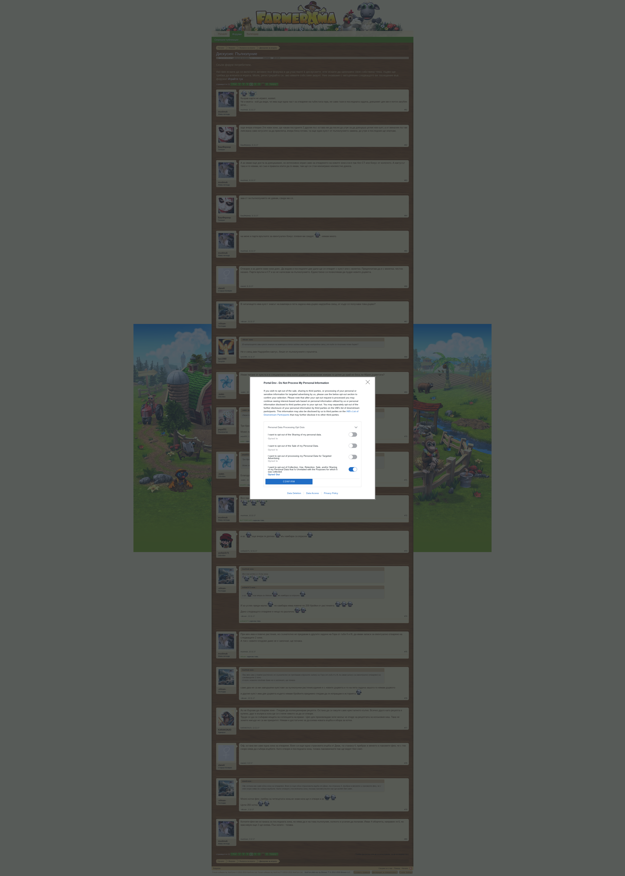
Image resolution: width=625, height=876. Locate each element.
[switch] (353, 434)
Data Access (312, 493)
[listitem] (312, 427)
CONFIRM (289, 481)
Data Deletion (294, 493)
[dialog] (312, 438)
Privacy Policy (331, 493)
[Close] (369, 383)
